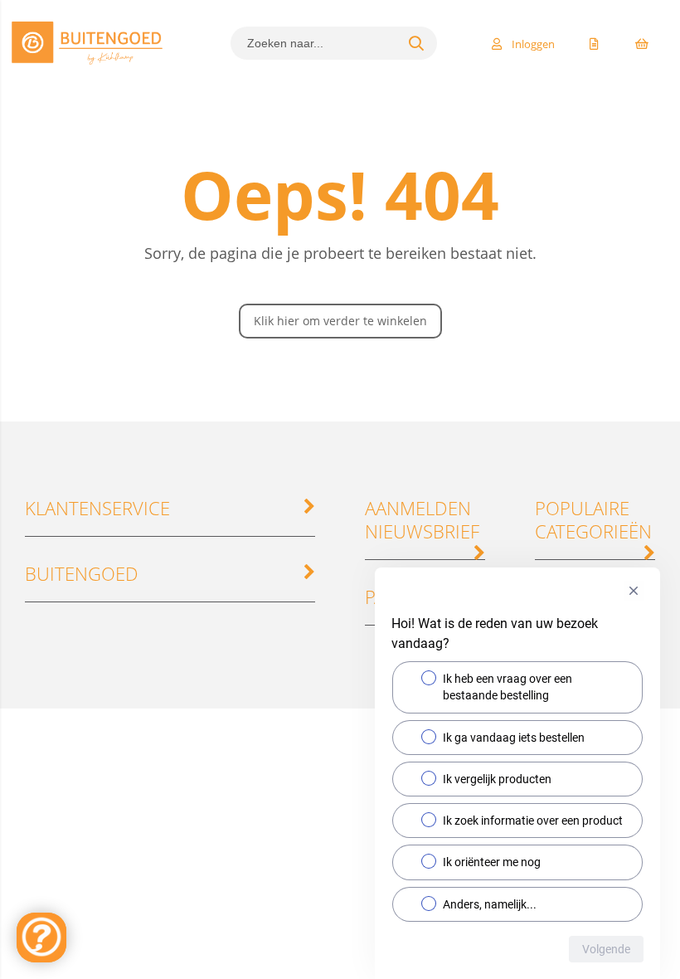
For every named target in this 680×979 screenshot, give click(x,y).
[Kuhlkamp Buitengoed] (87, 63)
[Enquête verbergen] (634, 591)
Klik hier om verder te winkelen (340, 321)
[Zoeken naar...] (416, 43)
